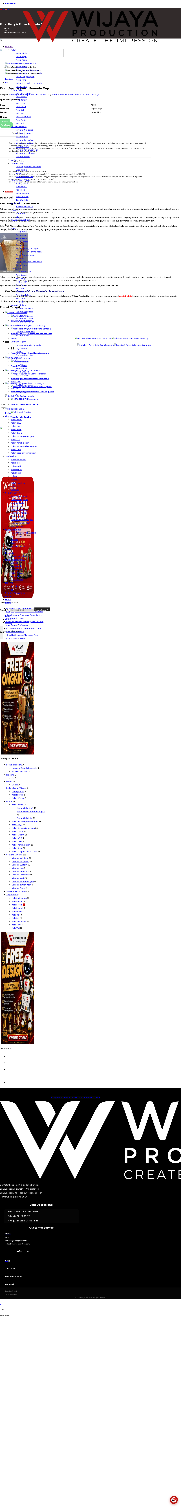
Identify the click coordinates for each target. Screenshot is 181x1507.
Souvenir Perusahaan (20, 220)
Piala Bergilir (21, 100)
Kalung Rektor (22, 183)
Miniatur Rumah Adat (25, 153)
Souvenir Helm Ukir (24, 176)
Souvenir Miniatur (19, 126)
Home (8, 413)
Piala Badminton (23, 93)
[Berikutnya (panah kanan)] (3, 1318)
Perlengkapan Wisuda (20, 180)
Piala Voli (20, 123)
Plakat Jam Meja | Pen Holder (29, 83)
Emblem (14, 539)
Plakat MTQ (21, 80)
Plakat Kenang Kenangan (27, 70)
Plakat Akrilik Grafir (25, 808)
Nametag (20, 213)
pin (12, 589)
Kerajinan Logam (18, 163)
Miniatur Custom (18, 503)
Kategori (9, 46)
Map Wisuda (21, 186)
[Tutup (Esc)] (8, 1315)
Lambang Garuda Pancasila (28, 166)
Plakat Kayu (21, 56)
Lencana (15, 210)
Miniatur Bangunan (24, 133)
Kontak (8, 596)
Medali (14, 160)
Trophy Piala (16, 90)
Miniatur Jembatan (25, 140)
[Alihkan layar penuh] (3, 1315)
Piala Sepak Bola (23, 295)
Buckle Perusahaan (24, 206)
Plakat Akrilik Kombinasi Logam (31, 811)
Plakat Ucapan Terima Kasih (29, 73)
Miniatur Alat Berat (24, 130)
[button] (90, 404)
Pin (17, 216)
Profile (8, 603)
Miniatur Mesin (22, 146)
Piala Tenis (21, 120)
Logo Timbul (21, 170)
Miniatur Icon (22, 136)
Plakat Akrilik (21, 53)
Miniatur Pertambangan (27, 150)
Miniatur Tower (23, 156)
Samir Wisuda (22, 196)
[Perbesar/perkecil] (1, 1315)
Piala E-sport (21, 103)
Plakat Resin (21, 60)
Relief (18, 173)
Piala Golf (20, 110)
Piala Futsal (21, 106)
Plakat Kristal (21, 66)
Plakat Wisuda (22, 193)
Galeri (8, 599)
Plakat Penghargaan (25, 76)
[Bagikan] (6, 1315)
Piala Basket (21, 96)
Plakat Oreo (21, 86)
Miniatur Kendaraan (25, 143)
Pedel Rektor (21, 190)
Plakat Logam (22, 241)
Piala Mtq (20, 113)
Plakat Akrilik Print (25, 818)
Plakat (13, 50)
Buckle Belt (16, 203)
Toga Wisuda (22, 200)
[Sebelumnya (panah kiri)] (1, 1318)
